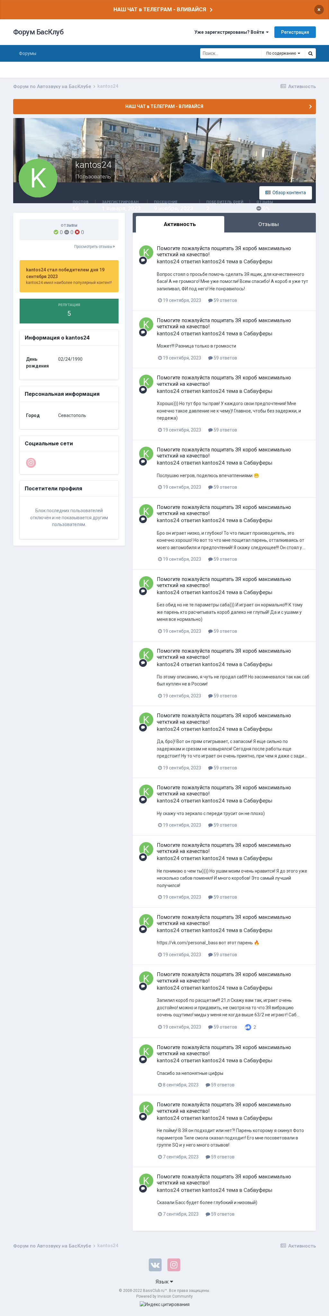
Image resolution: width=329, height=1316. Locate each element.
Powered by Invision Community (164, 1296)
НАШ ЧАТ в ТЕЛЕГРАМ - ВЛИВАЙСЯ (159, 9)
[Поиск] (310, 53)
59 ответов (225, 300)
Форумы (27, 53)
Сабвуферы (258, 261)
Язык (163, 1281)
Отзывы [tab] (268, 224)
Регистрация (295, 32)
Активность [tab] (180, 224)
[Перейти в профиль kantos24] (146, 252)
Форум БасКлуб (38, 32)
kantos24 (168, 261)
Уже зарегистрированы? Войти (230, 32)
